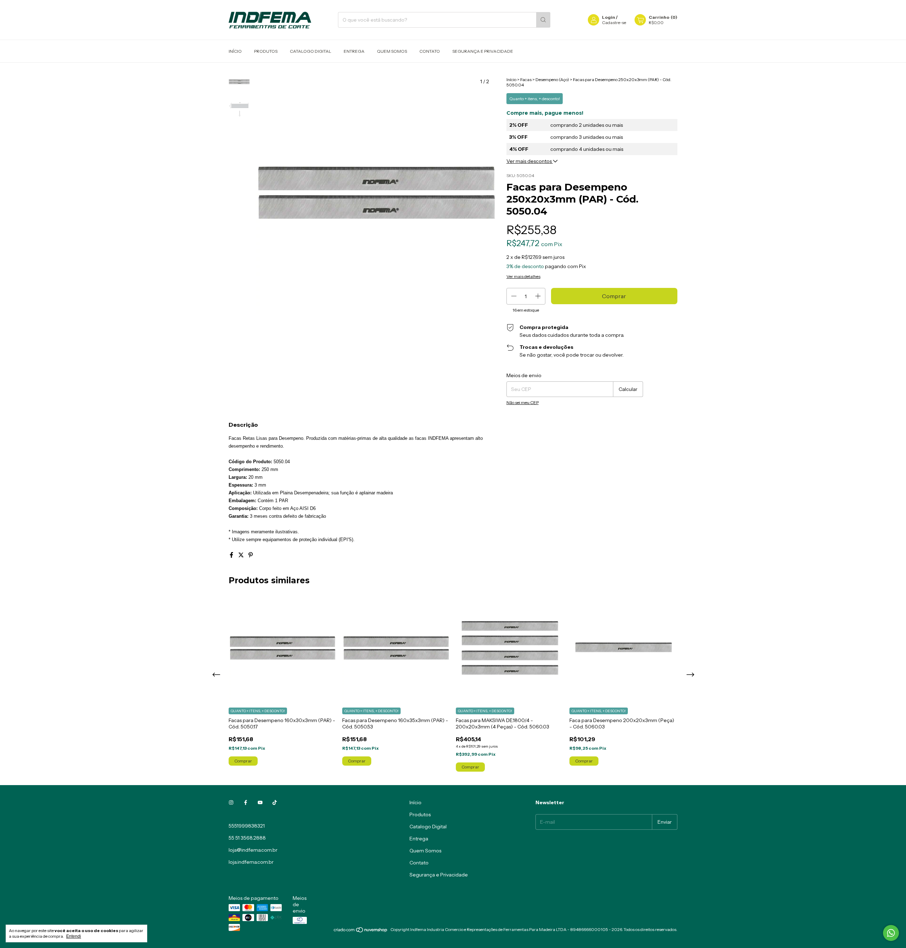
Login (608, 17)
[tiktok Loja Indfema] (274, 802)
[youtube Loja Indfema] (260, 802)
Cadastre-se (614, 22)
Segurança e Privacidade (482, 51)
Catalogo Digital (310, 51)
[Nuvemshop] (360, 931)
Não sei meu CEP (522, 402)
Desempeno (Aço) (552, 79)
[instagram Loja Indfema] (231, 802)
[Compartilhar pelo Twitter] (241, 554)
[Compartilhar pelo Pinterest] (250, 554)
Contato (429, 51)
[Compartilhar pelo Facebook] (232, 554)
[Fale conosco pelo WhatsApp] (891, 933)
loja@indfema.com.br (253, 850)
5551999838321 (247, 826)
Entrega (354, 51)
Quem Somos (392, 51)
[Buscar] (543, 20)
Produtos (265, 51)
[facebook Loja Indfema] (245, 802)
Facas (526, 79)
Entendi (73, 936)
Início (235, 51)
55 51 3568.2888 (247, 838)
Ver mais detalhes (523, 276)
